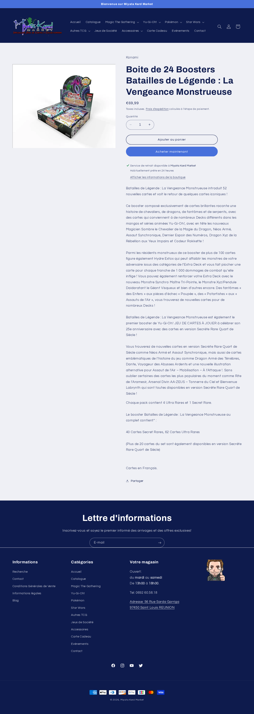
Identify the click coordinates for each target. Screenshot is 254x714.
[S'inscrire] (159, 542)
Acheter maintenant (172, 151)
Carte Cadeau (81, 636)
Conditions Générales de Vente (34, 586)
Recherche (20, 571)
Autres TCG (79, 615)
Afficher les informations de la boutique (158, 177)
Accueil (76, 571)
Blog (16, 600)
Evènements (79, 643)
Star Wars (78, 607)
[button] (122, 22)
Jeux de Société (82, 622)
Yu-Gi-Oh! (78, 593)
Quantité (132, 116)
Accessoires (79, 629)
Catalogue (78, 578)
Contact (18, 578)
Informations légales (27, 593)
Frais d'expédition (157, 109)
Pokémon (77, 600)
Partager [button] (137, 480)
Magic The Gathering (86, 586)
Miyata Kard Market (132, 700)
